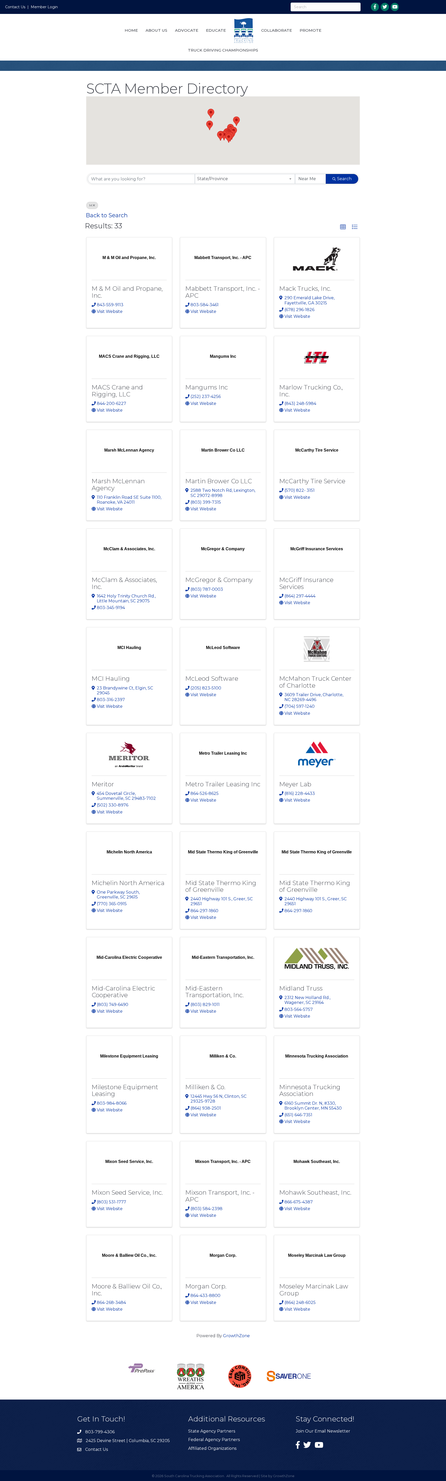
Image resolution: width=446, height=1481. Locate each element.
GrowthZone (236, 1335)
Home (131, 30)
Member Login (44, 7)
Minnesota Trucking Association (309, 1090)
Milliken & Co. (205, 1087)
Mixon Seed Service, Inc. (127, 1192)
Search (344, 178)
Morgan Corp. (205, 1286)
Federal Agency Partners (214, 1439)
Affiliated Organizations (212, 1448)
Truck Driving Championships (223, 50)
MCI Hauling (111, 678)
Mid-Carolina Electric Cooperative (123, 992)
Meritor (103, 784)
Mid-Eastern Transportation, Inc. (214, 992)
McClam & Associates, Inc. (124, 583)
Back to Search (107, 215)
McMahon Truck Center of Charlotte (315, 682)
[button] (224, 135)
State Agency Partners (211, 1431)
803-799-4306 (100, 1431)
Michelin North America (128, 883)
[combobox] (245, 179)
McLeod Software (211, 678)
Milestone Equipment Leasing (125, 1090)
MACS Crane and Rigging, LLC (117, 391)
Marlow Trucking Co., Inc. (311, 391)
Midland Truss (301, 988)
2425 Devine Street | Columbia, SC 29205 (128, 1440)
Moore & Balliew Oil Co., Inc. (127, 1290)
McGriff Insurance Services (306, 583)
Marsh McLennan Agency (118, 484)
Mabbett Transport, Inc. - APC (222, 292)
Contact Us (15, 7)
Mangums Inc (206, 387)
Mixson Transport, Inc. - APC (219, 1196)
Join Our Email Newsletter (323, 1431)
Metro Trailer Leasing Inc (222, 784)
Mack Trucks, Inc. (305, 288)
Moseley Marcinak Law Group (313, 1290)
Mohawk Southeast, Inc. (315, 1192)
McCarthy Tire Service (312, 481)
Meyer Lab (295, 784)
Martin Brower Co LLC (218, 481)
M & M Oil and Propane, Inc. (127, 292)
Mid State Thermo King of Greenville (220, 886)
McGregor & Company (219, 580)
